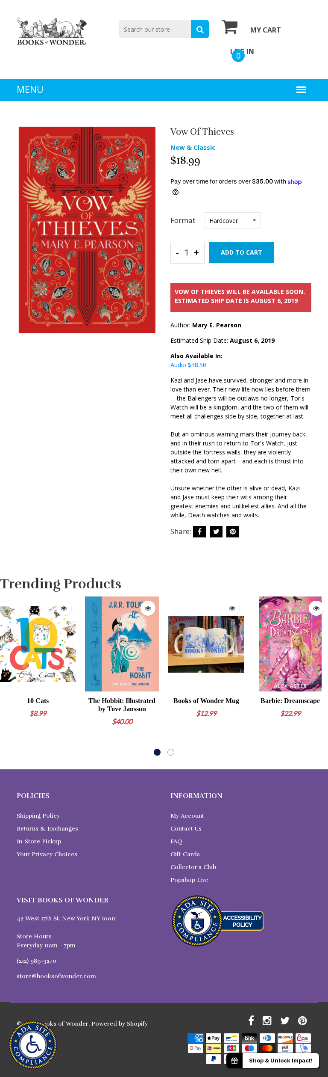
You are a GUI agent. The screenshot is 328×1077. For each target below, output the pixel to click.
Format (182, 220)
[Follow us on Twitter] (216, 531)
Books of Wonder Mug (206, 700)
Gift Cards (185, 854)
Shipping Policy (38, 815)
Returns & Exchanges (47, 828)
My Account (187, 815)
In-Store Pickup (39, 841)
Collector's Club (193, 867)
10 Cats (38, 700)
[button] (157, 752)
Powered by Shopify (119, 1023)
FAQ (176, 841)
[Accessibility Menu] (33, 1045)
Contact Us (186, 828)
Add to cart (241, 252)
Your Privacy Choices (47, 854)
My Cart (265, 30)
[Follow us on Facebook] (199, 531)
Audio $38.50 (188, 365)
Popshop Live (189, 880)
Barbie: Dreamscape (290, 700)
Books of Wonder (63, 1023)
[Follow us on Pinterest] (232, 531)
